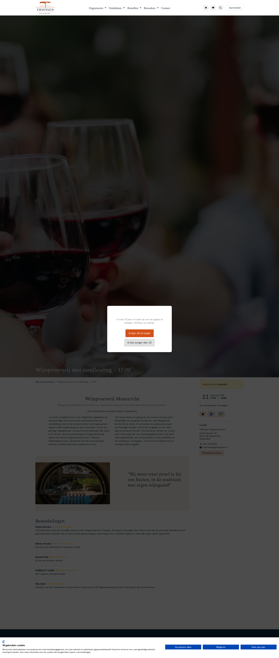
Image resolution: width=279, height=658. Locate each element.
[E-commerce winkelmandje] (206, 8)
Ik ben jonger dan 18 (139, 342)
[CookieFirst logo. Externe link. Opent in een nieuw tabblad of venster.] (3, 641)
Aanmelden (235, 7)
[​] (213, 8)
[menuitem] (98, 8)
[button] (220, 8)
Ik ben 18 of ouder (139, 333)
